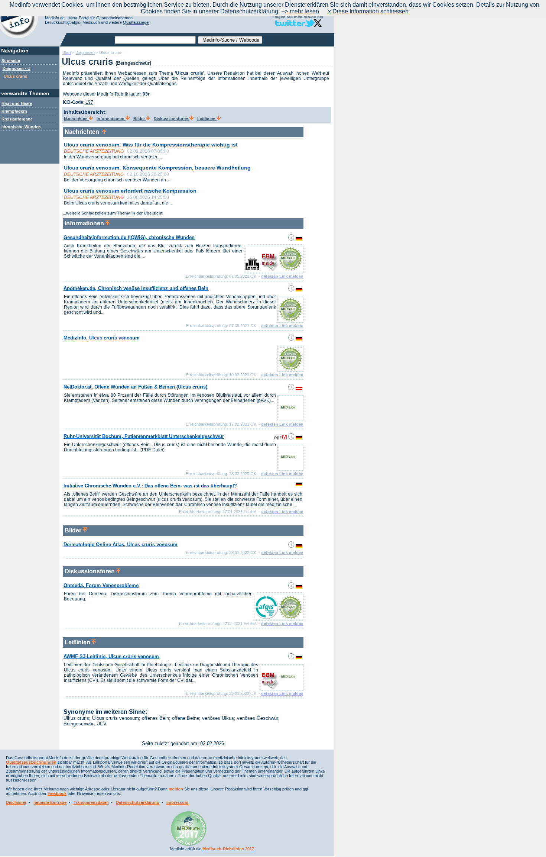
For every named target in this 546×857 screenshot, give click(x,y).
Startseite (10, 60)
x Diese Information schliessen (368, 11)
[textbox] (155, 40)
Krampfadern (14, 111)
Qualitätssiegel (136, 22)
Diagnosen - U (16, 68)
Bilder (139, 118)
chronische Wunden (21, 127)
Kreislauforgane (17, 119)
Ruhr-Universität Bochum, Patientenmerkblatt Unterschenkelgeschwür (144, 436)
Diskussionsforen (171, 118)
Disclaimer (16, 802)
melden (176, 789)
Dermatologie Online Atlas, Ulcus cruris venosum (121, 544)
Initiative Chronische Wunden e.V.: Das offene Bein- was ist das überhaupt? (150, 486)
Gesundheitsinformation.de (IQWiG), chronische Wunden (129, 237)
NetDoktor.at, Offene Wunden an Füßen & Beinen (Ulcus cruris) (135, 387)
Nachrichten (76, 118)
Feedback (57, 793)
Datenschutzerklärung (137, 802)
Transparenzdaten (91, 802)
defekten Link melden (282, 276)
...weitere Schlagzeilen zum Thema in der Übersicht (113, 213)
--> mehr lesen (300, 11)
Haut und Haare (16, 103)
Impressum (177, 802)
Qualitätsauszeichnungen (31, 762)
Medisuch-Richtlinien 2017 (228, 849)
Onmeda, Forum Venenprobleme (101, 585)
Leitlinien (207, 118)
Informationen (111, 118)
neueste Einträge (49, 802)
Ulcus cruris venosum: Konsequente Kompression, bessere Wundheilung (157, 168)
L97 (89, 102)
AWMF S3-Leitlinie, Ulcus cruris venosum (111, 656)
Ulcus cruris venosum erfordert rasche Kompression (130, 191)
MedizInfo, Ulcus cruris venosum (102, 338)
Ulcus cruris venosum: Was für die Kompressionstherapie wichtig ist (151, 145)
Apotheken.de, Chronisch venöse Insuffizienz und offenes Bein (136, 288)
